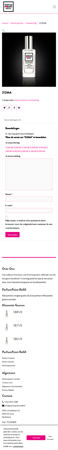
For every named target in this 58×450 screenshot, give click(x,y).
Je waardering (12, 142)
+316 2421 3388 (11, 402)
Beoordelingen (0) (12, 119)
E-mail (9, 205)
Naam (9, 194)
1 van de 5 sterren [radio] (13, 147)
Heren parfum (16, 23)
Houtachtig (31, 23)
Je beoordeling (12, 156)
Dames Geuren (8, 358)
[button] (3, 30)
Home (5, 23)
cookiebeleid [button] (18, 446)
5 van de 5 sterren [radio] (37, 150)
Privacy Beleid (8, 390)
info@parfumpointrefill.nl (15, 405)
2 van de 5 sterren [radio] (30, 147)
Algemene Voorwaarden (12, 386)
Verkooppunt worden (11, 379)
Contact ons (7, 382)
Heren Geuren (8, 362)
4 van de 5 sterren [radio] (20, 150)
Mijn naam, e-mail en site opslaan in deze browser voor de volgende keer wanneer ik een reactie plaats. (28, 224)
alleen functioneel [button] (50, 438)
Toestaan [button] (36, 438)
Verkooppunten (8, 365)
